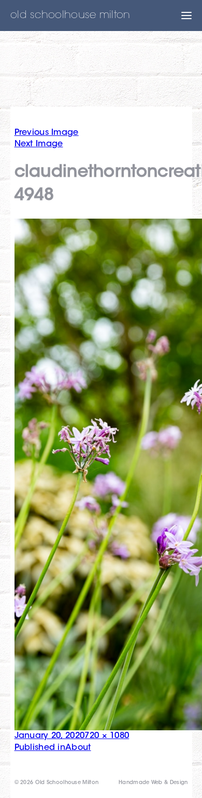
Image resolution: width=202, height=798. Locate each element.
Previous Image (47, 133)
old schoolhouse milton (70, 15)
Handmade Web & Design (153, 783)
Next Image (39, 144)
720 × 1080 (106, 736)
